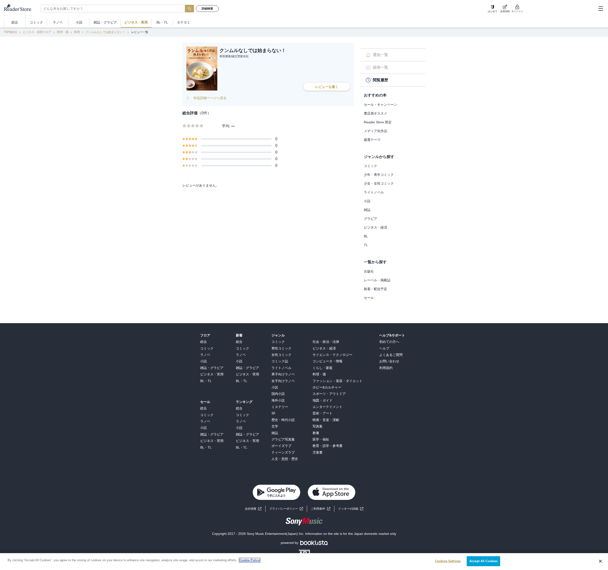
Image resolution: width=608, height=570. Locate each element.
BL (366, 236)
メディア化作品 (375, 131)
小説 (367, 201)
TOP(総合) (10, 32)
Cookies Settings (448, 561)
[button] (350, 509)
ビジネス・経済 (375, 227)
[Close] (600, 561)
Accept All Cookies (483, 561)
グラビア (370, 218)
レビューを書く (326, 87)
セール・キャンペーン (380, 104)
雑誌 (367, 210)
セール (369, 298)
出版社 (369, 271)
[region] (304, 561)
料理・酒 (62, 32)
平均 (225, 126)
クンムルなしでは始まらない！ (105, 32)
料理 (77, 32)
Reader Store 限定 (378, 122)
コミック (370, 166)
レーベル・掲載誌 (377, 280)
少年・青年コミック (379, 175)
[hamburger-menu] (600, 8)
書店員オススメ (375, 113)
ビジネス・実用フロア (37, 32)
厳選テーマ (372, 140)
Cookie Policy (249, 560)
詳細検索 (207, 8)
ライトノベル (374, 192)
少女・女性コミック (379, 183)
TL (366, 245)
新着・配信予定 (375, 289)
